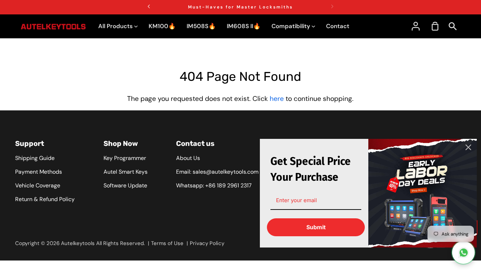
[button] (332, 6)
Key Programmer (125, 158)
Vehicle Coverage (37, 185)
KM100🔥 (162, 26)
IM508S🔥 (201, 26)
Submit (316, 227)
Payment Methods (38, 171)
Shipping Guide (35, 158)
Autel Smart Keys (126, 171)
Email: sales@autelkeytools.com (217, 171)
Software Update (125, 185)
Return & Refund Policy (45, 199)
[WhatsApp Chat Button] (463, 252)
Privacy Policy (207, 243)
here (277, 98)
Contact (337, 26)
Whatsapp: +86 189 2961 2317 (214, 185)
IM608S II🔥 (244, 26)
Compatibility (291, 26)
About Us (188, 158)
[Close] (468, 147)
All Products (116, 26)
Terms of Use (167, 243)
